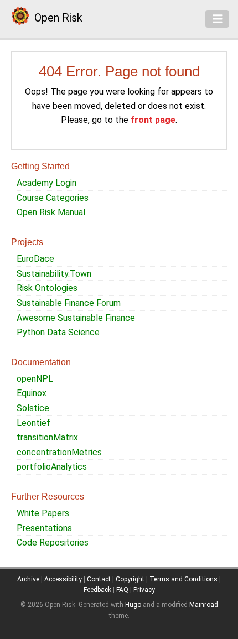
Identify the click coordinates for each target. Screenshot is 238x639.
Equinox (31, 393)
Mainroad (203, 605)
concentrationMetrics (59, 452)
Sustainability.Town (54, 273)
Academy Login (46, 183)
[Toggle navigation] (217, 19)
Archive (28, 579)
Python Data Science (58, 332)
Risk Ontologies (47, 288)
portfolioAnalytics (52, 466)
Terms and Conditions (183, 579)
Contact (99, 579)
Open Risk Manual (51, 212)
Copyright (130, 579)
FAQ (122, 590)
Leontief (33, 423)
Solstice (33, 408)
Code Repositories (53, 542)
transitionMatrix (47, 437)
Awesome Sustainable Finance (76, 318)
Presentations (44, 528)
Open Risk (58, 17)
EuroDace (35, 258)
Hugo (133, 605)
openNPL (35, 378)
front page (153, 120)
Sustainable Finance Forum (69, 303)
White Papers (43, 513)
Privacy (144, 590)
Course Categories (53, 198)
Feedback (97, 590)
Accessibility (63, 579)
